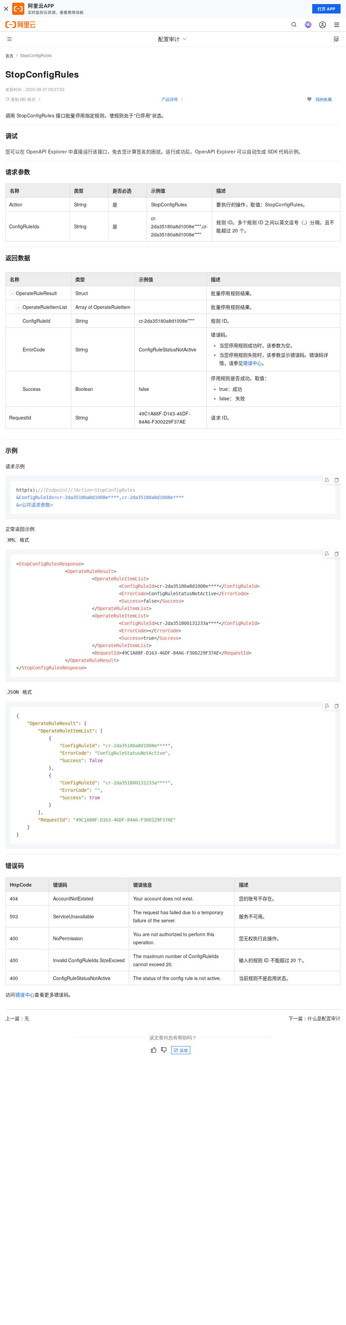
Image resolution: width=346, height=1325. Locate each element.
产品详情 (170, 99)
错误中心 (252, 362)
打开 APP (326, 9)
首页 (9, 55)
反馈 (184, 1050)
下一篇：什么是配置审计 (315, 1018)
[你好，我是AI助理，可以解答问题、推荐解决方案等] (308, 25)
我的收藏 (324, 99)
